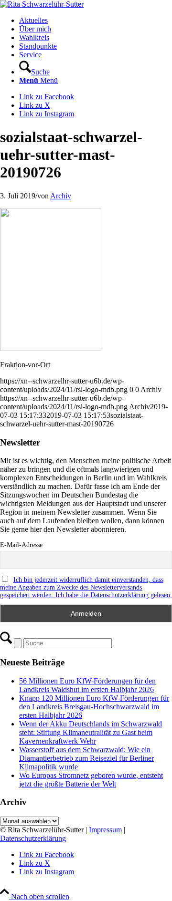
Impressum (105, 830)
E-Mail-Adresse (21, 545)
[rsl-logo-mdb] (42, 4)
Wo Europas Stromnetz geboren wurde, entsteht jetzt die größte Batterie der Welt (91, 779)
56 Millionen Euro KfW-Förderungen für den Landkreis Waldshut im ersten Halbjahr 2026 (87, 685)
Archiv (60, 196)
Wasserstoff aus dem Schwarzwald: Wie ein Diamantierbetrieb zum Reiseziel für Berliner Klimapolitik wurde (86, 758)
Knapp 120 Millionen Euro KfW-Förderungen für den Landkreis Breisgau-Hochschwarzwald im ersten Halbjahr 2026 (94, 706)
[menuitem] (95, 20)
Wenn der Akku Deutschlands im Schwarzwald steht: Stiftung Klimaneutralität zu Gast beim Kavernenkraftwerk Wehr (90, 732)
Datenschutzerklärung (33, 838)
